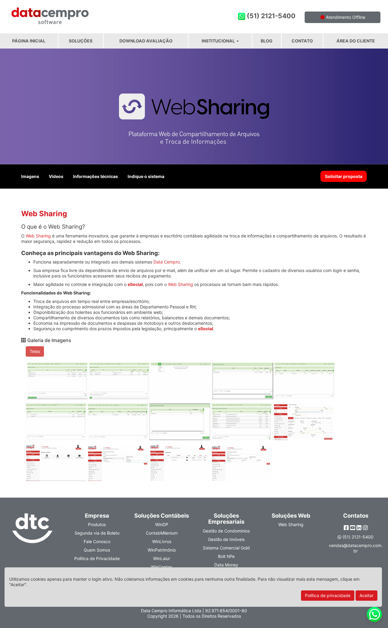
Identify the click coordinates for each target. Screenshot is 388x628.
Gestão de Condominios (226, 530)
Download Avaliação (145, 40)
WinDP (161, 524)
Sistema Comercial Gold (226, 547)
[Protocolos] (180, 464)
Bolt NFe (226, 556)
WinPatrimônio (162, 549)
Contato (302, 40)
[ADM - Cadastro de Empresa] (58, 382)
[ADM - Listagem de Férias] (304, 382)
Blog (267, 40)
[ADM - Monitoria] (242, 423)
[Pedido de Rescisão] (118, 464)
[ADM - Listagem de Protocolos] (57, 423)
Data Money (226, 564)
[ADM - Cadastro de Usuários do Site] (120, 382)
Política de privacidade (327, 595)
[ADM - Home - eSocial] (181, 382)
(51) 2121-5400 (270, 16)
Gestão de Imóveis (226, 539)
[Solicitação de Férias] (241, 464)
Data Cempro (166, 261)
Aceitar (366, 595)
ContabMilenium (162, 533)
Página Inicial (28, 40)
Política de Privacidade (97, 558)
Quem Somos (97, 549)
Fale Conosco (97, 541)
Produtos (97, 524)
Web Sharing (38, 235)
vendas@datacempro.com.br (356, 548)
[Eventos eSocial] (57, 464)
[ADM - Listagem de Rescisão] (118, 423)
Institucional (219, 40)
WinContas (161, 566)
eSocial (135, 284)
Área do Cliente (355, 40)
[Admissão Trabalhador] (303, 423)
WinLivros (161, 541)
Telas (35, 351)
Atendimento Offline (345, 17)
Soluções (80, 40)
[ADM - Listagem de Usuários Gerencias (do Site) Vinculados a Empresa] (180, 423)
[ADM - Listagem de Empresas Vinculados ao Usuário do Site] (243, 382)
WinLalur (161, 558)
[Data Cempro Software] (97, 13)
